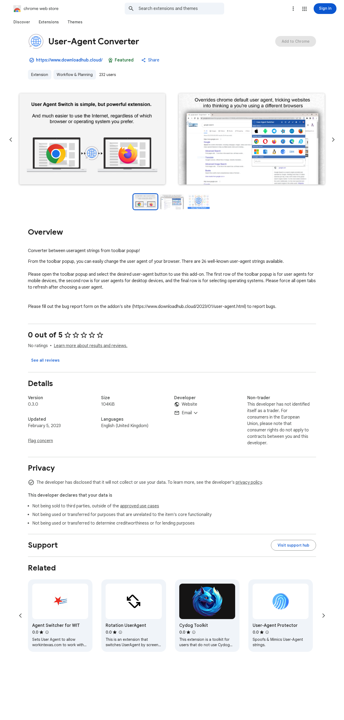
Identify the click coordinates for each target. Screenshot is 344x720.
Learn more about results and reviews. (90, 345)
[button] (304, 8)
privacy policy (249, 482)
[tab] (21, 22)
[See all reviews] (45, 360)
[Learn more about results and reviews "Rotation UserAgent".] (120, 632)
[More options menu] (293, 8)
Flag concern (40, 440)
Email (187, 413)
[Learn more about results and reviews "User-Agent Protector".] (267, 632)
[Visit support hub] (293, 545)
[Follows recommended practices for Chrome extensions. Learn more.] (110, 60)
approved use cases (139, 506)
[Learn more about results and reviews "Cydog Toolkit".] (193, 632)
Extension (39, 74)
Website (189, 404)
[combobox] (181, 8)
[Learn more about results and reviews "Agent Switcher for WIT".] (46, 632)
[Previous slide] (10, 139)
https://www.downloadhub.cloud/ (69, 60)
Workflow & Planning (75, 74)
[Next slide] (333, 139)
